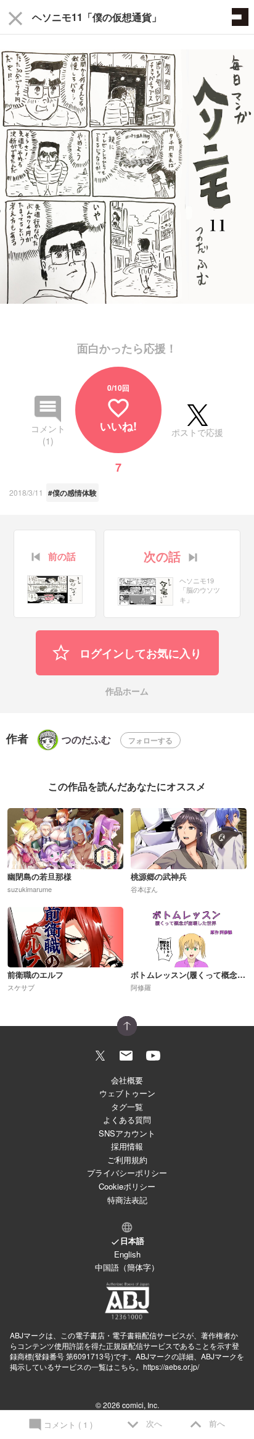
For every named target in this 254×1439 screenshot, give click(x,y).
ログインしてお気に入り (139, 653)
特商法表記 (127, 1200)
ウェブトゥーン (127, 1093)
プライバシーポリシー (127, 1172)
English (127, 1254)
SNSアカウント (127, 1133)
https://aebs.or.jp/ (171, 1366)
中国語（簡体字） (127, 1267)
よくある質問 (127, 1119)
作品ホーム (127, 691)
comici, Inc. (140, 1404)
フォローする (150, 740)
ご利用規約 (127, 1160)
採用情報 (127, 1146)
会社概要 (127, 1080)
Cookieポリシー (127, 1186)
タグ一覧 (127, 1106)
